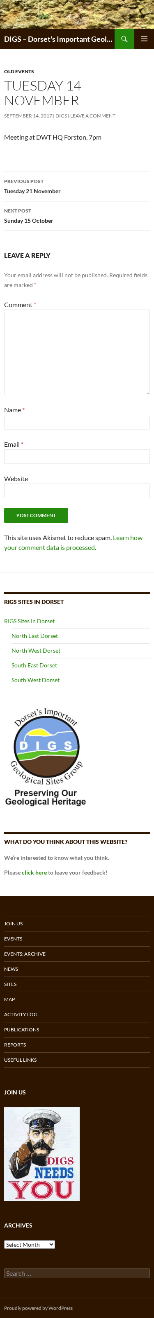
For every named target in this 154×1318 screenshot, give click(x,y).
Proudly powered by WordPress (38, 1308)
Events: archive (25, 954)
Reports (15, 1045)
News (11, 969)
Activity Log (20, 1014)
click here (34, 872)
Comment (20, 304)
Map (9, 999)
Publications (21, 1029)
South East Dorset (34, 665)
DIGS (61, 116)
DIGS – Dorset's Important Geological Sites (59, 38)
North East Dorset (34, 635)
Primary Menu (144, 39)
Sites (10, 984)
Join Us (13, 923)
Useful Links (20, 1060)
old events (19, 71)
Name (14, 410)
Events (13, 939)
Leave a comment (92, 116)
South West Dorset (35, 679)
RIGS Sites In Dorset (29, 620)
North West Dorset (35, 650)
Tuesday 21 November (32, 186)
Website (16, 478)
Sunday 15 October (28, 216)
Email (13, 444)
